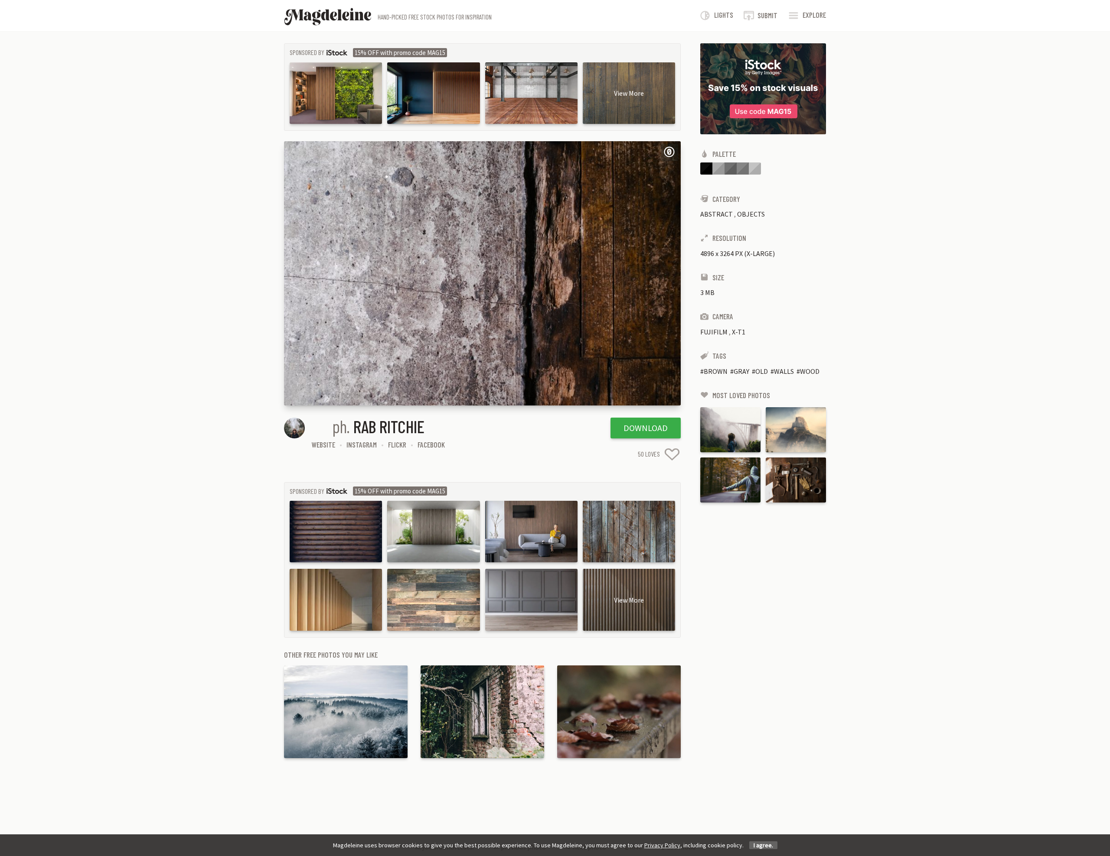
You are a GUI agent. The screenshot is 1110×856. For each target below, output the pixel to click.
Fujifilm (714, 331)
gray (741, 371)
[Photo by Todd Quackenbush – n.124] (796, 480)
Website (323, 444)
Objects (751, 214)
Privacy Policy (662, 845)
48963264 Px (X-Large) (737, 253)
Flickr (397, 444)
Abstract (716, 214)
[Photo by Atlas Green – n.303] (730, 480)
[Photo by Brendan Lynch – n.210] (796, 429)
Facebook (431, 444)
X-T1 (738, 331)
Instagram (361, 444)
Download (646, 427)
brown (716, 371)
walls (784, 371)
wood (809, 371)
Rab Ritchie (388, 426)
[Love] (672, 454)
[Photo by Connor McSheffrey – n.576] (730, 429)
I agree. (763, 845)
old (761, 371)
